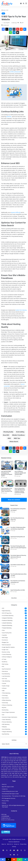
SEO (7, 10)
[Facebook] (3, 29)
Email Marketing (6, 673)
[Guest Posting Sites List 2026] (5, 592)
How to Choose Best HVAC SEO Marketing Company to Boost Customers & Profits (20, 490)
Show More (14, 598)
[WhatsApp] (10, 32)
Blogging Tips (5, 642)
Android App (5, 702)
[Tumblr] (14, 29)
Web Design (5, 637)
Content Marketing (6, 654)
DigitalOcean (16, 841)
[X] (6, 29)
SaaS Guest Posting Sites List (18, 536)
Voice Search (14, 441)
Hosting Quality (8, 432)
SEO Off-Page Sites (6, 613)
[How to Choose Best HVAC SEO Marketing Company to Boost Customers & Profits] (21, 483)
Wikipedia (4, 726)
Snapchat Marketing (7, 625)
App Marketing (5, 734)
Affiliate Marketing (6, 700)
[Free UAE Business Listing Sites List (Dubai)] (5, 512)
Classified (4, 635)
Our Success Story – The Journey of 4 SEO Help (13, 796)
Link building (20, 432)
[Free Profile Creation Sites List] (5, 568)
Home (4, 10)
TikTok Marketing (6, 693)
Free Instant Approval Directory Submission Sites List (18, 556)
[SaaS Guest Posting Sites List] (5, 540)
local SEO (6, 435)
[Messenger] (24, 29)
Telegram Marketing (7, 731)
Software (4, 688)
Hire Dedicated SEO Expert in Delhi (10, 793)
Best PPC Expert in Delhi (8, 786)
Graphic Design (5, 685)
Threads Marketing (6, 628)
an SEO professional (15, 71)
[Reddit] (21, 29)
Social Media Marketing (7, 615)
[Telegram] (14, 32)
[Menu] (26, 4)
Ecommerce (5, 640)
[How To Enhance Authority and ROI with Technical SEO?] (21, 465)
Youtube (4, 683)
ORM (3, 690)
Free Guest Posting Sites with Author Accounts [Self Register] (18, 546)
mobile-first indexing (21, 310)
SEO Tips (17, 438)
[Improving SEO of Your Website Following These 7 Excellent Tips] (7, 483)
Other (3, 630)
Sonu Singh (6, 22)
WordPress (4, 661)
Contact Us (4, 789)
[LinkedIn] (10, 29)
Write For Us (10, 844)
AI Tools (4, 659)
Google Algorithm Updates (8, 647)
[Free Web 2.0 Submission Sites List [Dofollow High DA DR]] (5, 531)
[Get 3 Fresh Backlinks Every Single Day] (5, 521)
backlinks (8, 116)
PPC (3, 666)
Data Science (5, 697)
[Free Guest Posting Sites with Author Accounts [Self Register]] (5, 549)
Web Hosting (5, 664)
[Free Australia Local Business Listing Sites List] (5, 584)
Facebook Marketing (7, 620)
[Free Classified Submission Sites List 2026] (5, 576)
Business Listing (6, 652)
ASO (3, 714)
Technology (5, 695)
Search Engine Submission (8, 712)
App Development (6, 669)
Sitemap (4, 803)
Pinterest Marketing (6, 722)
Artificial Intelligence (7, 656)
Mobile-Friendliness (19, 435)
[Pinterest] (17, 29)
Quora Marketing (6, 729)
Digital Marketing (6, 610)
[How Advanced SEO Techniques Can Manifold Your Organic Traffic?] (7, 465)
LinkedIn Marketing (7, 623)
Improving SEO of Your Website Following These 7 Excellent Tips (6, 489)
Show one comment (14, 499)
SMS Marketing (5, 724)
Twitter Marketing (6, 719)
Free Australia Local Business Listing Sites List (18, 581)
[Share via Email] (17, 32)
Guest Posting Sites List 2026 (18, 590)
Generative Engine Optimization (9, 717)
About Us (4, 784)
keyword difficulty (15, 212)
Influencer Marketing (7, 705)
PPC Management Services (8, 798)
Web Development (6, 644)
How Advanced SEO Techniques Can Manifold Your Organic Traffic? (6, 473)
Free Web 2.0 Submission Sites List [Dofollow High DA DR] (18, 528)
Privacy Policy (5, 800)
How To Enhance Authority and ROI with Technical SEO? (20, 473)
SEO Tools (4, 678)
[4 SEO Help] (7, 3)
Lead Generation (6, 676)
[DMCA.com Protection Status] (5, 833)
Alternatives (5, 671)
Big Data (4, 707)
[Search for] (23, 4)
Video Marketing (6, 681)
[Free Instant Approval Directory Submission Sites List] (5, 559)
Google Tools (5, 649)
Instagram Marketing (7, 618)
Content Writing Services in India (10, 791)
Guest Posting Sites (6, 632)
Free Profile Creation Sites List (18, 564)
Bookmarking (5, 710)
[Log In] (21, 4)
